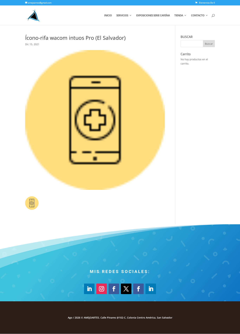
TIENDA (178, 15)
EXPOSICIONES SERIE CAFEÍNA (153, 15)
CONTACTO (197, 15)
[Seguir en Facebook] (114, 289)
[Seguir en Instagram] (101, 289)
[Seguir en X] (126, 289)
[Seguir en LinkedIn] (89, 289)
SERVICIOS (122, 15)
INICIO (108, 15)
